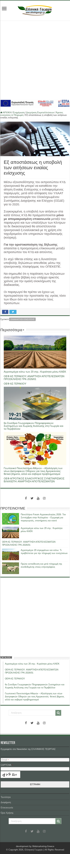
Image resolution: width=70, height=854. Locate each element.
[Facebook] (26, 498)
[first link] (4, 9)
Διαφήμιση (6, 802)
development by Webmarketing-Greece (35, 846)
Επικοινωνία (7, 807)
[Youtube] (38, 498)
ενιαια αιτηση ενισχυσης (22, 319)
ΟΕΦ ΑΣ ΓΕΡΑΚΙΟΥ (15, 383)
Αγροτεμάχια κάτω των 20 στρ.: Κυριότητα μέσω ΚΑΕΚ (35, 371)
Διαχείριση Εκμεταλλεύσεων (40, 112)
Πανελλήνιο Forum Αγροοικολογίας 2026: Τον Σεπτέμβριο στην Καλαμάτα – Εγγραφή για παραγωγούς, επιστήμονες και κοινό (43, 517)
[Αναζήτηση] (58, 713)
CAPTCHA (7, 765)
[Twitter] (32, 498)
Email (5, 759)
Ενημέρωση (18, 112)
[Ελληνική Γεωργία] (35, 10)
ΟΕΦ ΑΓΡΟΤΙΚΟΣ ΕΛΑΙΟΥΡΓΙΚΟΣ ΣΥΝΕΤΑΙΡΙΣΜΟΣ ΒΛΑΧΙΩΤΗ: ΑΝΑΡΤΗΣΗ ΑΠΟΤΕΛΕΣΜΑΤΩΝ (34, 480)
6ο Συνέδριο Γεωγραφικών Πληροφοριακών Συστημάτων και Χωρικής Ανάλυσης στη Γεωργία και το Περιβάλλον (33, 426)
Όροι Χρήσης (7, 813)
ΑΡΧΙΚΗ (6, 112)
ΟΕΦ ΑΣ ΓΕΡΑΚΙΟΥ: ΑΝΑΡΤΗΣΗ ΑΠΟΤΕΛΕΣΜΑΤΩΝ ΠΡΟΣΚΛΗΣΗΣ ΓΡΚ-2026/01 (34, 378)
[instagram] (44, 498)
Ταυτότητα (6, 797)
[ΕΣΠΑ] (35, 103)
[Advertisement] (35, 59)
